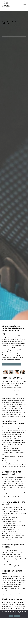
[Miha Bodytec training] (11, 372)
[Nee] (26, 614)
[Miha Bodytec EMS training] (5, 372)
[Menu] (24, 5)
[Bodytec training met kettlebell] (23, 372)
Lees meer (17, 616)
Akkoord (11, 616)
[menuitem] (24, 5)
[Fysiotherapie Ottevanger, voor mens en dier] (11, 4)
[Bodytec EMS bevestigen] (17, 372)
